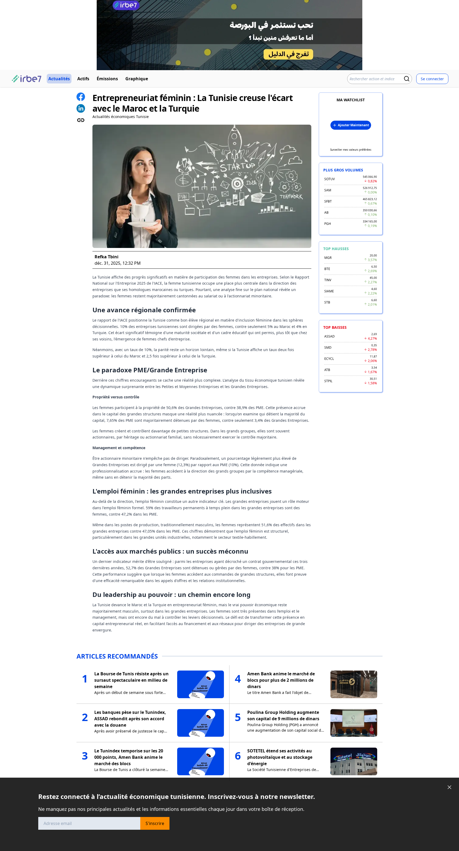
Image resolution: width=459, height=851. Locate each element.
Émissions (107, 79)
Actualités (59, 79)
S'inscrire (155, 823)
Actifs (83, 79)
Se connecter (432, 78)
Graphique (136, 79)
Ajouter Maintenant (353, 125)
